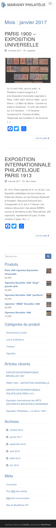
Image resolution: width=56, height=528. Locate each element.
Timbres (10, 346)
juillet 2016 (15, 458)
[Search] (48, 256)
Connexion (11, 484)
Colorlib (25, 524)
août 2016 (15, 451)
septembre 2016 (18, 444)
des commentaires (17, 498)
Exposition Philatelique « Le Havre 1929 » (26, 410)
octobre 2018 (16, 429)
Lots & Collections (15, 339)
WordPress (46, 524)
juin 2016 (14, 465)
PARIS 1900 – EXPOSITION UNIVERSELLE (27, 382)
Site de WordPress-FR (17, 505)
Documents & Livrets (16, 332)
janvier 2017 (16, 436)
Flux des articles (16, 491)
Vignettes (10, 353)
